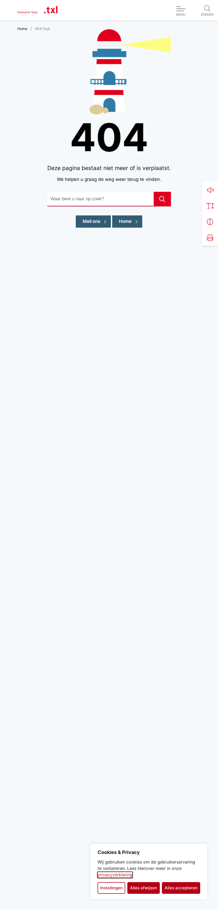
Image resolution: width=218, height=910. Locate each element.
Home (125, 221)
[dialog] (148, 871)
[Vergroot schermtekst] (210, 206)
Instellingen (111, 887)
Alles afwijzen (143, 887)
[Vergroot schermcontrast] (210, 222)
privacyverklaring (115, 874)
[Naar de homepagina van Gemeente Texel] (37, 10)
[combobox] (109, 199)
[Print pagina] (210, 238)
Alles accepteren (181, 887)
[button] (210, 190)
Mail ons (97, 221)
